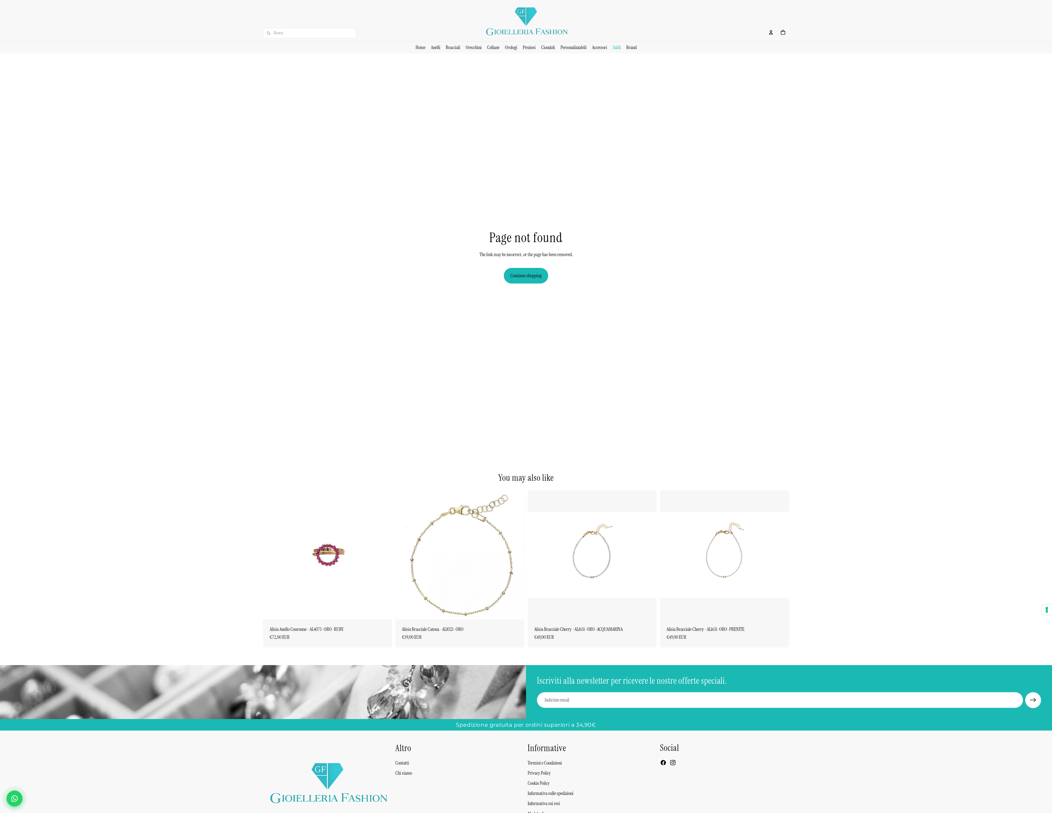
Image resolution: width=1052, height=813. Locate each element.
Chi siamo (403, 773)
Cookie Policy (539, 783)
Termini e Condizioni (545, 762)
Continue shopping (526, 275)
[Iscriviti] (1033, 700)
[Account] (771, 32)
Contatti (402, 762)
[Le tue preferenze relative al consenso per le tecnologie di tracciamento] (1047, 610)
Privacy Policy (539, 773)
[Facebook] (663, 762)
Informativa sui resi (544, 803)
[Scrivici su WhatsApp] (14, 798)
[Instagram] (673, 762)
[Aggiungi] (383, 611)
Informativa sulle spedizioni (550, 793)
